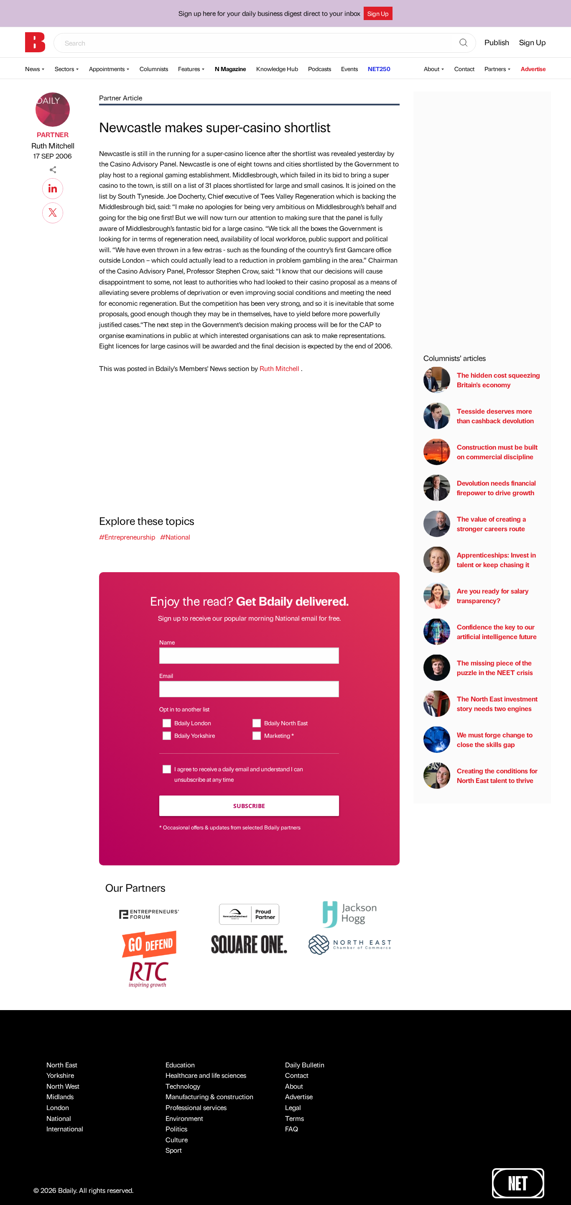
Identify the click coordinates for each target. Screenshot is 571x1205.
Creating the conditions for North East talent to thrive (497, 775)
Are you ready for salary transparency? (493, 595)
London (57, 1107)
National (58, 1118)
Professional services (196, 1107)
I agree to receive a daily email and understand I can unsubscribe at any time (238, 774)
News (32, 68)
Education (180, 1064)
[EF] (149, 913)
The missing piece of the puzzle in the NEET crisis (495, 667)
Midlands (60, 1096)
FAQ (291, 1128)
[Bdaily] (35, 42)
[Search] (464, 43)
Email (166, 675)
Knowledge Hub (277, 68)
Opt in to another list (184, 709)
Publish (496, 42)
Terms (294, 1118)
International (64, 1128)
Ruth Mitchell (52, 145)
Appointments (107, 68)
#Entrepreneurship (127, 536)
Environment (184, 1118)
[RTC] (149, 974)
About (431, 68)
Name (167, 642)
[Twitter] (53, 211)
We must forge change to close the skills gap (495, 739)
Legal (293, 1107)
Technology (183, 1086)
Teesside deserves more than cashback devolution (495, 416)
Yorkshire (60, 1075)
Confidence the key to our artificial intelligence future (497, 631)
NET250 (379, 68)
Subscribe (249, 806)
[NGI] (249, 913)
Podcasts (319, 68)
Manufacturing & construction (209, 1096)
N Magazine (230, 68)
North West (62, 1086)
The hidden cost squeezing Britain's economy (498, 380)
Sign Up (378, 13)
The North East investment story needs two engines (497, 703)
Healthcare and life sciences (206, 1075)
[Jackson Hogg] (349, 913)
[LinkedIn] (53, 187)
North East (61, 1064)
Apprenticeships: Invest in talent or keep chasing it (496, 559)
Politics (176, 1128)
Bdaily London (192, 723)
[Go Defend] (149, 943)
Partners (495, 68)
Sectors (64, 68)
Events (349, 68)
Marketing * (278, 735)
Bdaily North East (285, 723)
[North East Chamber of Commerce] (349, 943)
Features (189, 68)
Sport (174, 1150)
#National (175, 536)
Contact (464, 68)
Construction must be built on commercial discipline (497, 452)
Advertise (533, 68)
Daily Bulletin (304, 1064)
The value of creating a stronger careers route (491, 523)
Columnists (154, 68)
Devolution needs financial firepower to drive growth (496, 487)
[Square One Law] (249, 943)
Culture (177, 1139)
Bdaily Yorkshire (194, 735)
